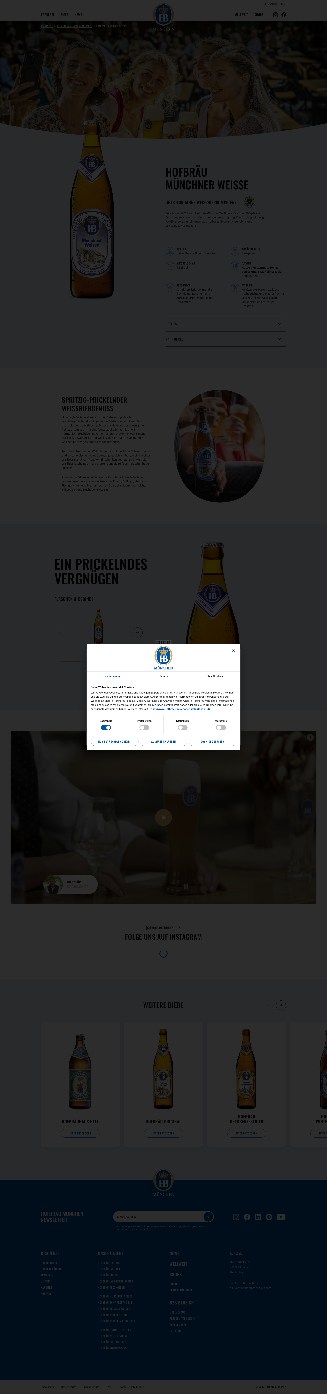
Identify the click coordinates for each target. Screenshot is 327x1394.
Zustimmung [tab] (112, 675)
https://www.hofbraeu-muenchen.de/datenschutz (180, 708)
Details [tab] (163, 675)
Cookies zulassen (212, 741)
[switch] (144, 727)
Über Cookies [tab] (214, 675)
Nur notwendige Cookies (114, 741)
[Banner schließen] (233, 650)
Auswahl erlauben (163, 741)
